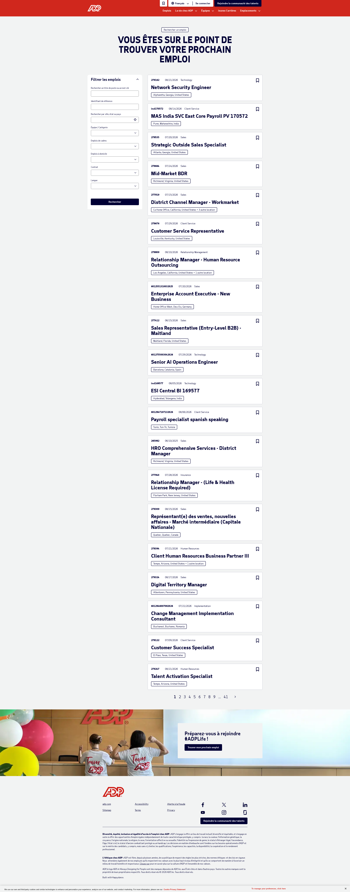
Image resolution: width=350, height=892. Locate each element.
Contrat (94, 167)
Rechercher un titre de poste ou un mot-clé (110, 88)
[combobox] (112, 120)
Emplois (167, 10)
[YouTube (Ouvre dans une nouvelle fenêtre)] (206, 812)
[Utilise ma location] (135, 120)
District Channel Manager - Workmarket (195, 202)
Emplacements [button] (248, 10)
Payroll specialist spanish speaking (189, 419)
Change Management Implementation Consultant (192, 615)
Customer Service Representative (187, 230)
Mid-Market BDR (169, 173)
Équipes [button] (205, 10)
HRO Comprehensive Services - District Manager (193, 450)
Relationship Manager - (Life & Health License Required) (192, 484)
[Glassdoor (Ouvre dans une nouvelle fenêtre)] (241, 812)
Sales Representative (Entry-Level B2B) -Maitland (196, 330)
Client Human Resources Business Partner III (200, 555)
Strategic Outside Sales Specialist (188, 144)
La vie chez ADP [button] (184, 10)
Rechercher (115, 201)
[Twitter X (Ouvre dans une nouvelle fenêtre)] (224, 804)
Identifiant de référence (101, 101)
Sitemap (107, 810)
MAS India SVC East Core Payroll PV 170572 (199, 116)
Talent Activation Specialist (181, 676)
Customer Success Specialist (182, 647)
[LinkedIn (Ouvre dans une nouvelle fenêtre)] (241, 804)
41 (226, 696)
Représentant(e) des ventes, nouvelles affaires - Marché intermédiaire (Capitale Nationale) (196, 521)
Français (180, 3)
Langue (94, 180)
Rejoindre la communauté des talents (237, 3)
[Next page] (235, 696)
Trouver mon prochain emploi (203, 747)
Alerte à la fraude (176, 803)
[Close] (346, 889)
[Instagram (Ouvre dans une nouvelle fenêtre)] (224, 812)
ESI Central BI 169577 (175, 390)
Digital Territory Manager (179, 584)
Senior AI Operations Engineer (184, 361)
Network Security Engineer (181, 87)
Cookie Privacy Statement (174, 889)
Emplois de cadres (99, 140)
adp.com (107, 803)
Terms (138, 810)
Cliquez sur (145, 863)
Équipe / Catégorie (99, 127)
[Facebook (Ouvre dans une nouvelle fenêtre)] (206, 804)
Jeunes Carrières (227, 10)
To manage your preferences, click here (269, 889)
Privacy (171, 810)
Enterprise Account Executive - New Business (190, 296)
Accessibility (141, 803)
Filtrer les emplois (106, 79)
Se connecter (203, 3)
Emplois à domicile (99, 153)
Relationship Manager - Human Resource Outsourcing (195, 262)
